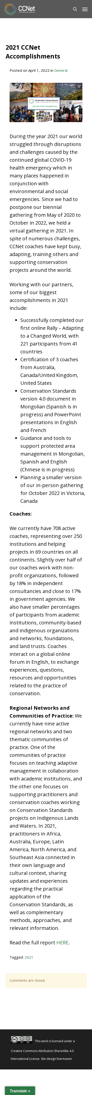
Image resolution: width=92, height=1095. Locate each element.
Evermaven (64, 1059)
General (60, 70)
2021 (29, 957)
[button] (85, 9)
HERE (62, 942)
